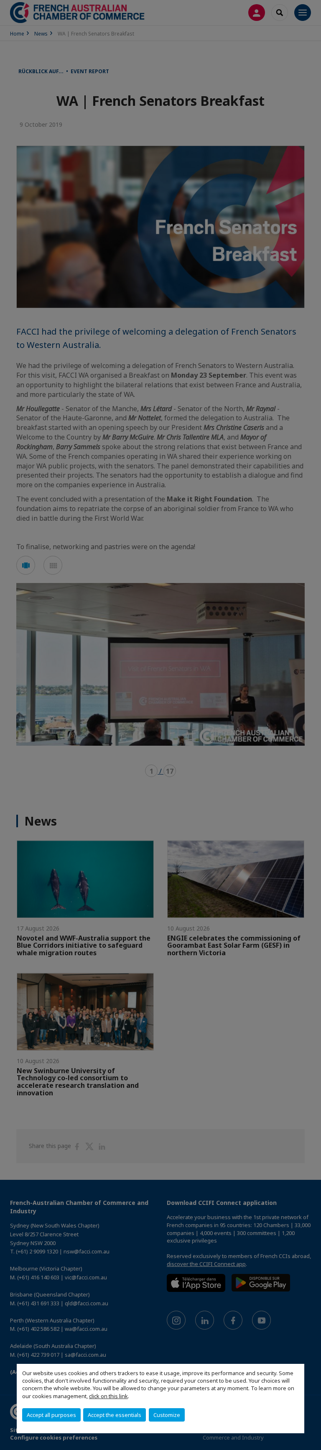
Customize (166, 1415)
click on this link (108, 1396)
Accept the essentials (114, 1415)
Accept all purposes (51, 1415)
